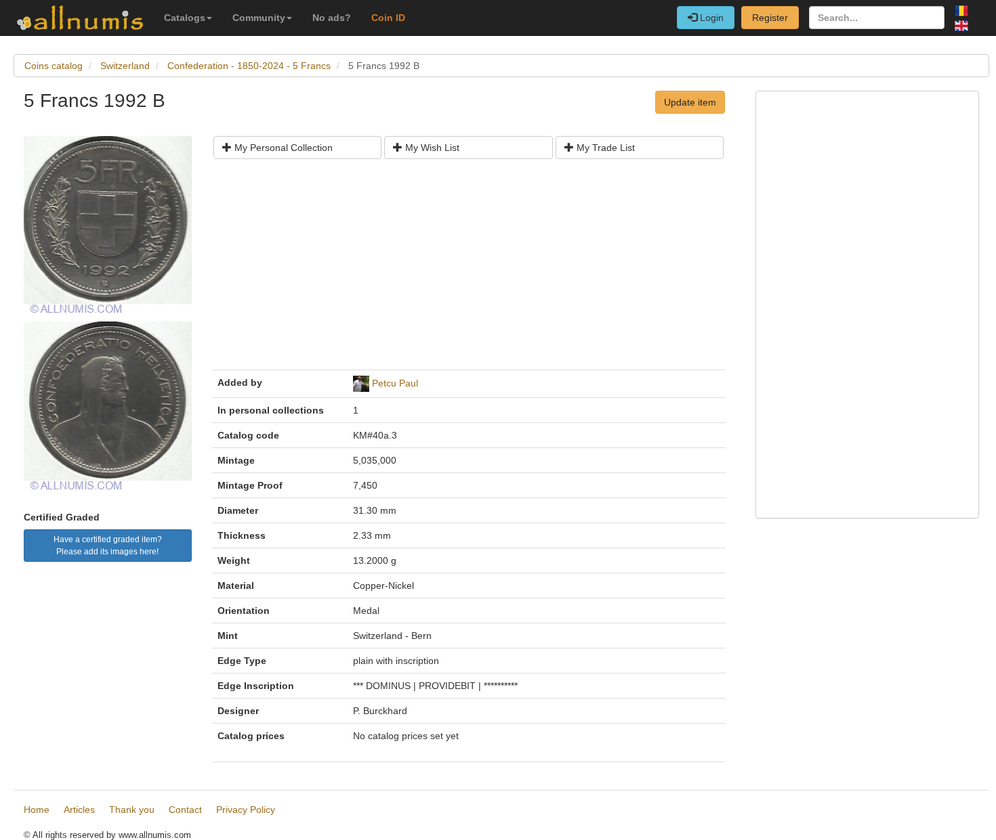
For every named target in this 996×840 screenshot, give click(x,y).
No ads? (331, 17)
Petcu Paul (395, 383)
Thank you (131, 809)
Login (710, 17)
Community (258, 17)
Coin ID (388, 17)
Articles (79, 809)
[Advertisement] (468, 269)
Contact (185, 809)
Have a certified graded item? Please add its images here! (108, 545)
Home (36, 809)
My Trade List (604, 147)
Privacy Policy (245, 809)
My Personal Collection (282, 147)
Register (770, 17)
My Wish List (430, 147)
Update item (690, 102)
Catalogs (184, 17)
